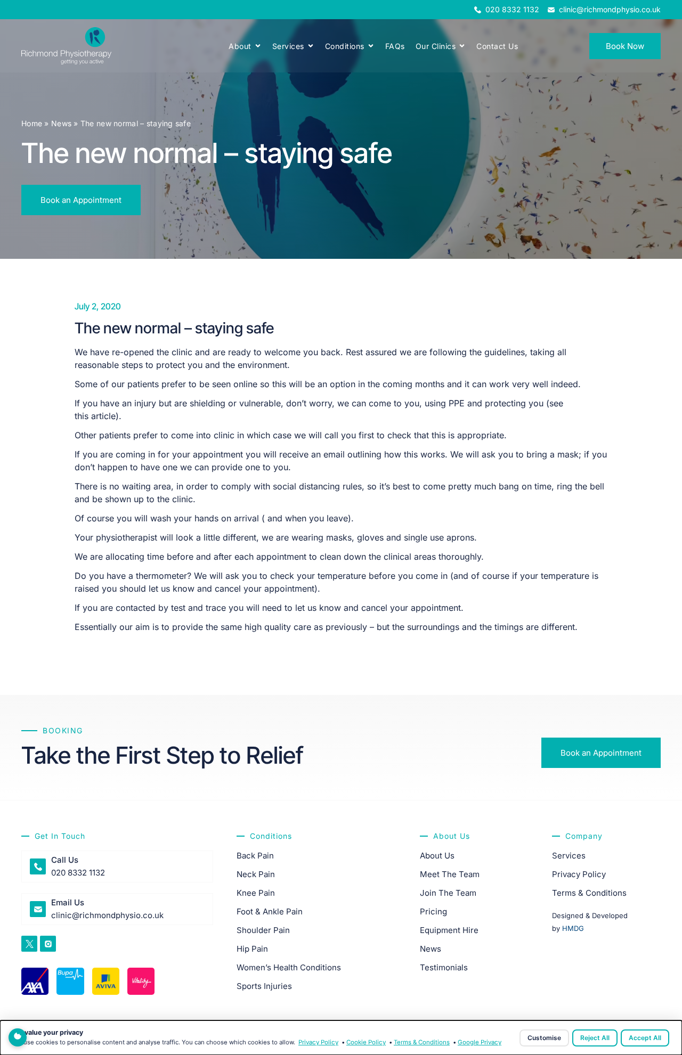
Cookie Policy (366, 1042)
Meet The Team (450, 874)
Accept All (645, 1038)
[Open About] (258, 46)
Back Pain (255, 855)
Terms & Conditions (589, 893)
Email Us (67, 902)
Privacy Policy (579, 874)
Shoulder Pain (263, 930)
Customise (544, 1038)
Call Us (64, 860)
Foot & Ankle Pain (270, 911)
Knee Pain (256, 893)
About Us (437, 855)
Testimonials (444, 967)
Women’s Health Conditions (289, 967)
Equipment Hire (449, 930)
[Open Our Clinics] (462, 46)
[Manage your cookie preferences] (18, 1037)
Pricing (433, 911)
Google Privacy (479, 1042)
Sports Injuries (264, 986)
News (61, 123)
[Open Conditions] (371, 46)
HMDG (573, 928)
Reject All (595, 1038)
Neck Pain (256, 874)
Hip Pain (252, 949)
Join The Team (448, 893)
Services (569, 855)
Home (31, 123)
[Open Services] (310, 46)
